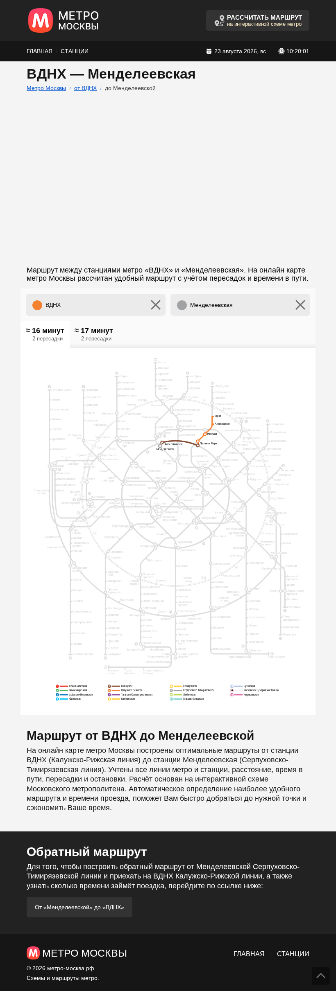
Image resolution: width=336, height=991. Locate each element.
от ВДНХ (85, 88)
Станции (75, 51)
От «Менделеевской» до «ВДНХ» (79, 907)
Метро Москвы (46, 88)
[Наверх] (321, 976)
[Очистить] (156, 305)
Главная (39, 51)
